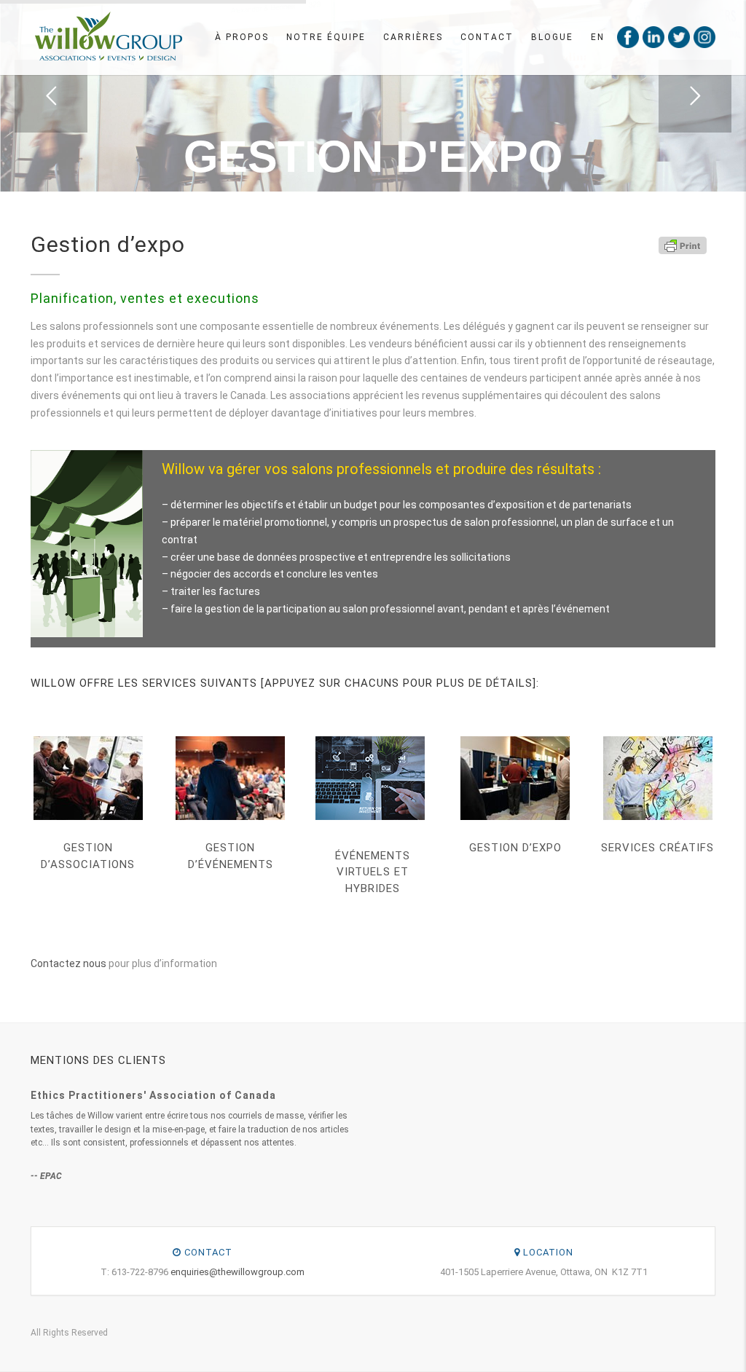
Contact (487, 37)
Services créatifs (657, 847)
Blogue (552, 37)
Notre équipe (326, 37)
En (598, 37)
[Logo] (108, 36)
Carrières (413, 37)
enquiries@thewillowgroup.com (237, 1271)
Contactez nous (68, 963)
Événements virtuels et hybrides (372, 872)
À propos (242, 37)
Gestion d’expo (515, 847)
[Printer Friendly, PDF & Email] (683, 245)
